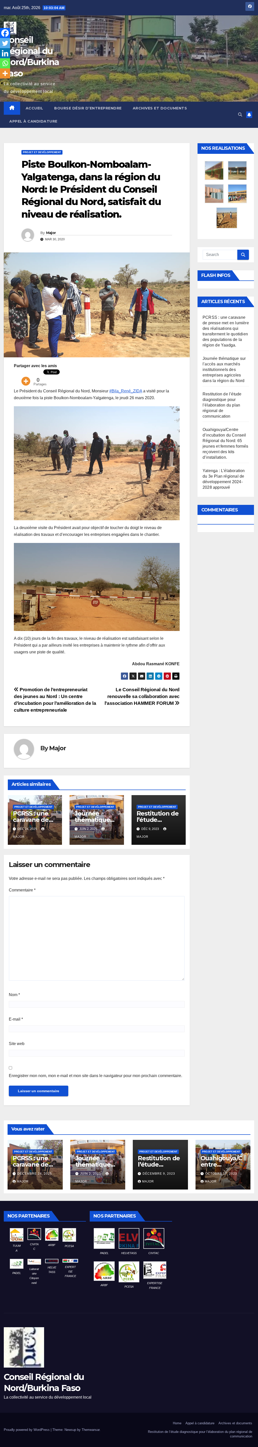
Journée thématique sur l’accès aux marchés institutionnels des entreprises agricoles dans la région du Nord (224, 369)
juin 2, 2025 (91, 1173)
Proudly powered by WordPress (27, 1430)
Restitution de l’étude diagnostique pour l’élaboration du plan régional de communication (222, 405)
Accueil (34, 108)
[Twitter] (5, 43)
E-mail (16, 1019)
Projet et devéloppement (42, 152)
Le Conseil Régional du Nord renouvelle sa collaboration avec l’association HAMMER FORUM (142, 696)
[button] (240, 114)
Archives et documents (160, 108)
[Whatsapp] (5, 63)
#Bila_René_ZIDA (125, 391)
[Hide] (2, 83)
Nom (14, 995)
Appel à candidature (33, 121)
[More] (25, 378)
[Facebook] (5, 33)
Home (177, 1423)
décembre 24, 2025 (34, 1173)
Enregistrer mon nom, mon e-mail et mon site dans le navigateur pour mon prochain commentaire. (95, 1076)
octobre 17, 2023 (221, 1173)
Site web (16, 1043)
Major (51, 232)
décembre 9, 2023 (159, 1173)
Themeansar (91, 1430)
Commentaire (22, 890)
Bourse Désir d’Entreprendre (88, 108)
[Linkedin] (5, 53)
